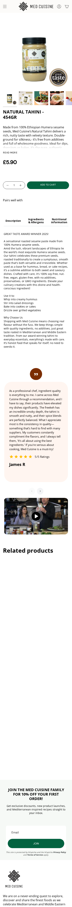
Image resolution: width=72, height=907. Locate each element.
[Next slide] (40, 491)
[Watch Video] (36, 516)
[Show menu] (4, 6)
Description (13, 220)
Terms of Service (35, 855)
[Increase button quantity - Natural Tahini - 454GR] (20, 185)
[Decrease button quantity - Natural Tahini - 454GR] (7, 185)
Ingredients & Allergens (36, 220)
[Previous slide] (32, 491)
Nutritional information (59, 220)
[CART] (67, 6)
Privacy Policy (59, 852)
